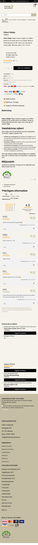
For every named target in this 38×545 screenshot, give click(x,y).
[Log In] (30, 7)
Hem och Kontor (13, 80)
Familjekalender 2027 (8, 478)
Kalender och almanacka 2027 (11, 469)
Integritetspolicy (6, 452)
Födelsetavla (6, 491)
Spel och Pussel (7, 503)
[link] (19, 175)
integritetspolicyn (19, 407)
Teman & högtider (8, 82)
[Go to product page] (20, 327)
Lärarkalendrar (6, 494)
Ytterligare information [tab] (9, 184)
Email (3, 404)
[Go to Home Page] (2, 18)
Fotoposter (5, 488)
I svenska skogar (21, 80)
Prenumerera (5, 409)
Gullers (10, 84)
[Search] (33, 15)
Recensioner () (7, 62)
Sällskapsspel (6, 506)
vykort (26, 131)
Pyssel (4, 500)
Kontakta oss (5, 461)
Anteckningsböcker (8, 481)
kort (6, 165)
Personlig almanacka (8, 475)
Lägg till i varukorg (24, 68)
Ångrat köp (5, 458)
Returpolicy (5, 455)
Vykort (14, 82)
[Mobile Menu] (3, 6)
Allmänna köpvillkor (7, 446)
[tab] (20, 186)
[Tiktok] (6, 513)
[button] (19, 534)
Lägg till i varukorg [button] (20, 333)
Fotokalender (6, 484)
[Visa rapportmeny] (33, 229)
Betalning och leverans (7, 449)
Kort (27, 80)
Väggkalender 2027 (8, 472)
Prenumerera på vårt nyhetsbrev (13, 398)
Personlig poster (7, 497)
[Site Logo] (8, 7)
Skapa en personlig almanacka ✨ (19, 1)
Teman (29, 80)
